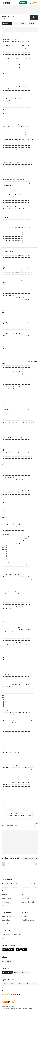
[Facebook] (20, 1011)
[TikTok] (27, 1011)
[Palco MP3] (16, 1021)
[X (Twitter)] (35, 1011)
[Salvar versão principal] (10, 23)
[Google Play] (8, 977)
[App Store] (22, 977)
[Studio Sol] (8, 1029)
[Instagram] (12, 1011)
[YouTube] (5, 1011)
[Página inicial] (6, 2)
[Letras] (5, 1021)
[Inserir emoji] (36, 891)
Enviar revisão (5, 854)
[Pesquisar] (30, 3)
